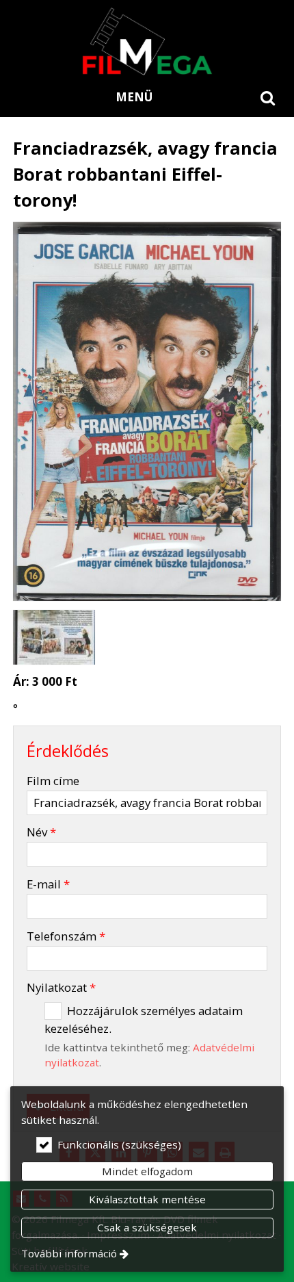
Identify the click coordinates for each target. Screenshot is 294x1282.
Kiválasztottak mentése (147, 1199)
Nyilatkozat (61, 987)
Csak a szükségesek (147, 1227)
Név (41, 832)
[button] (268, 97)
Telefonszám (66, 936)
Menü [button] (134, 97)
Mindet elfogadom (147, 1171)
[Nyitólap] (147, 41)
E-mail (48, 884)
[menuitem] (268, 97)
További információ (69, 1253)
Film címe (53, 781)
